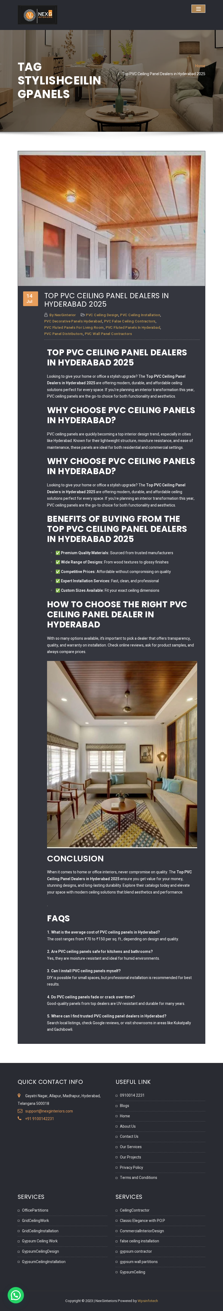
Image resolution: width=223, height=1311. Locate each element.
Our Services (131, 1147)
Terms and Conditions (138, 1178)
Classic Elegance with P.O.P (142, 1221)
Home (200, 66)
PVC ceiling (56, 396)
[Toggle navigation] (198, 9)
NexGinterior (62, 315)
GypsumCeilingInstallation (44, 1262)
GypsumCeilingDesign (40, 1251)
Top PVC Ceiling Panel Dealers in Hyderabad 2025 (163, 74)
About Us (128, 1126)
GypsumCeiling (132, 1272)
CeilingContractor (135, 1210)
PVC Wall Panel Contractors (108, 334)
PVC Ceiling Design (102, 315)
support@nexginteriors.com (49, 1111)
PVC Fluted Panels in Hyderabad (133, 327)
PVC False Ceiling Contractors (130, 321)
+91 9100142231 (39, 1119)
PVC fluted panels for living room (74, 327)
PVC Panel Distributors (63, 334)
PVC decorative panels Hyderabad (73, 321)
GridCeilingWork (35, 1221)
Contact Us (129, 1136)
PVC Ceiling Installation (140, 315)
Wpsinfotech (148, 1301)
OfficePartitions (35, 1210)
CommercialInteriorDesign (142, 1231)
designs (69, 885)
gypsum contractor (136, 1251)
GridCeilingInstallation (40, 1231)
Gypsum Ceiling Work (40, 1241)
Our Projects (130, 1157)
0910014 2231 (132, 1095)
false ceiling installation (139, 1241)
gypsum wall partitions (139, 1262)
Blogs (124, 1106)
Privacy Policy (131, 1167)
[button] (16, 1295)
